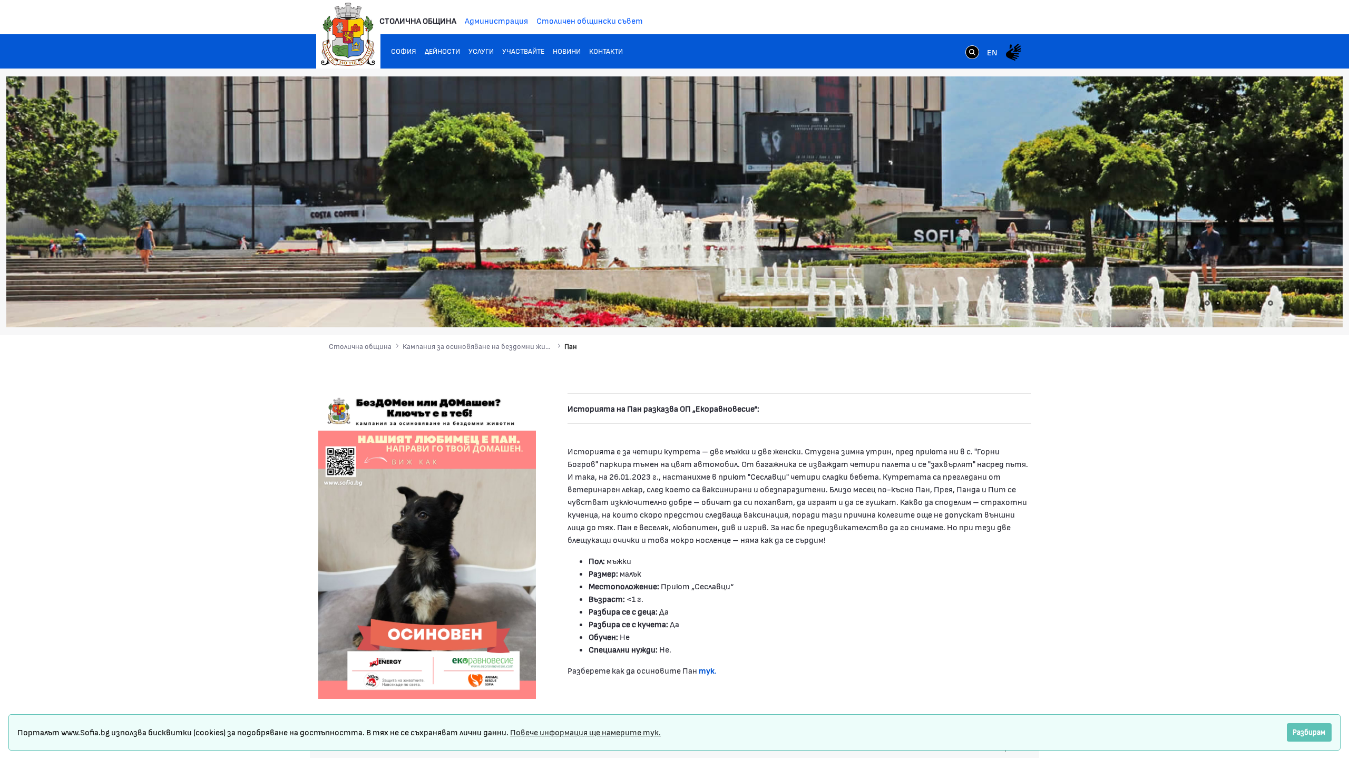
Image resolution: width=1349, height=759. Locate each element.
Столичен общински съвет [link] (589, 20)
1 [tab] (1207, 303)
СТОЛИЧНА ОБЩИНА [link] (417, 20)
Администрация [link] (496, 20)
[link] (972, 53)
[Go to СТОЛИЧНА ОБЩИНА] (348, 34)
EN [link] (992, 52)
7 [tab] (1270, 303)
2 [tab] (1217, 303)
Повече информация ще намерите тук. (585, 732)
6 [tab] (1260, 303)
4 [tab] (1239, 303)
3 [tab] (1228, 303)
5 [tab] (1249, 303)
